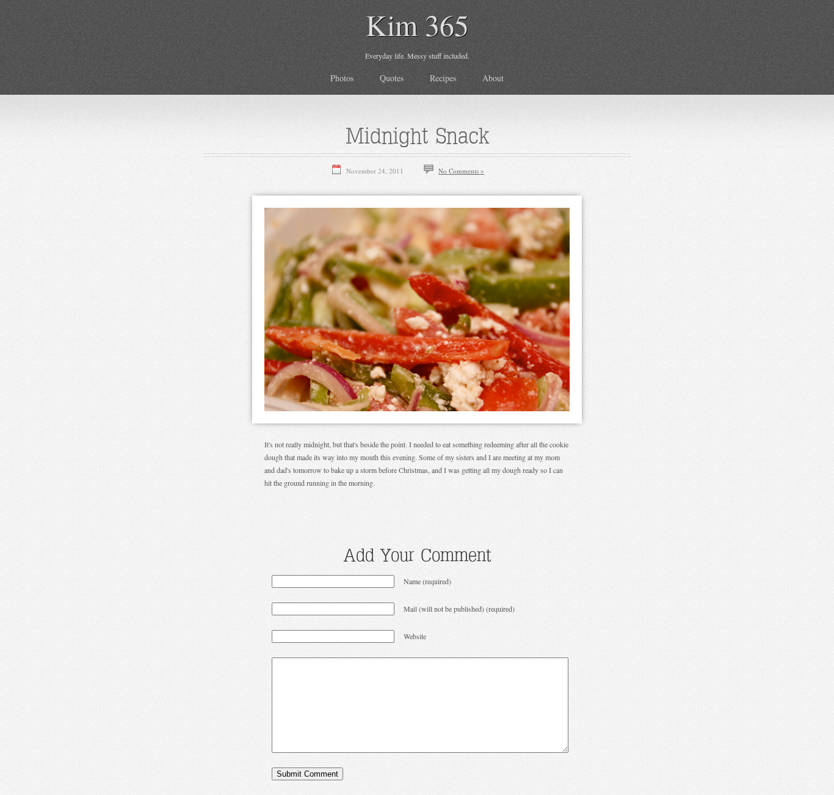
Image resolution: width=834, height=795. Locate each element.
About (493, 78)
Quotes (392, 78)
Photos (342, 78)
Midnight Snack (417, 135)
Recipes (443, 78)
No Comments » (461, 170)
